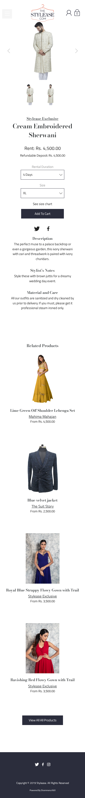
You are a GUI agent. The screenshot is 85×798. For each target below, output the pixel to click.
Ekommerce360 (48, 790)
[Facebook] (48, 228)
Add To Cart (42, 213)
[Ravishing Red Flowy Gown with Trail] (42, 648)
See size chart (42, 203)
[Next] (76, 50)
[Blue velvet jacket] (42, 468)
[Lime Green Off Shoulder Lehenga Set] (42, 379)
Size (42, 185)
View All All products (42, 720)
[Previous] (8, 50)
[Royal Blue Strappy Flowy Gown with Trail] (42, 558)
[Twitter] (37, 228)
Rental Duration (42, 166)
